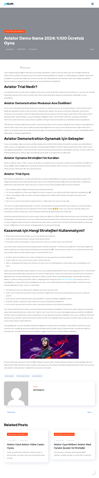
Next (90, 412)
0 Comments (32, 49)
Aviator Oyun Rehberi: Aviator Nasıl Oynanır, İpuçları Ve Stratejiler (72, 446)
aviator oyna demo (67, 279)
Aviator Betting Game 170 (14, 31)
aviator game (9, 376)
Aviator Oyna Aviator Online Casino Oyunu (25, 446)
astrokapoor (10, 49)
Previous (11, 412)
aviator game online (23, 376)
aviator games (37, 376)
